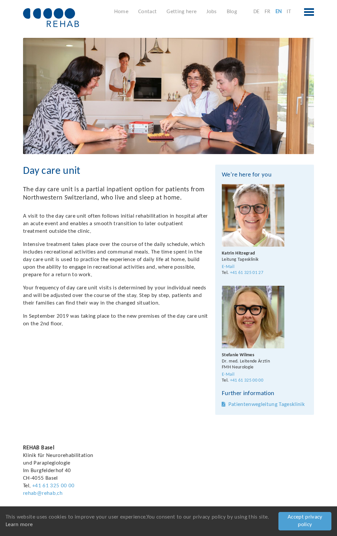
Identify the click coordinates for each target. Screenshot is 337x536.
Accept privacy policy (305, 520)
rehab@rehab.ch (43, 493)
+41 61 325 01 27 (246, 272)
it (289, 11)
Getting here (181, 11)
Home (121, 11)
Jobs (211, 11)
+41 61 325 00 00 (246, 380)
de (256, 11)
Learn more (19, 524)
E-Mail (228, 266)
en (278, 11)
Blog (232, 11)
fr (268, 11)
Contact (147, 11)
